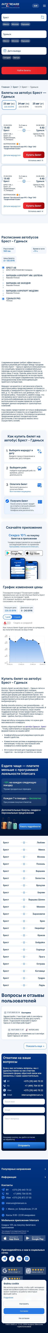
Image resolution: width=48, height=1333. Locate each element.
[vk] (19, 1259)
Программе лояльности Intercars (13, 1233)
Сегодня (6, 58)
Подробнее (8, 1298)
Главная (5, 87)
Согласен (24, 1311)
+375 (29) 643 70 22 (25, 1081)
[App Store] (12, 1238)
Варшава (25, 24)
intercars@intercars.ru (25, 1095)
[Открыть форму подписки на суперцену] (7, 623)
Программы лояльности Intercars (23, 547)
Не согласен (24, 1318)
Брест (16, 87)
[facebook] (12, 1259)
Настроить (24, 1304)
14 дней (17, 617)
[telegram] (4, 1259)
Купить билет (33, 154)
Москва (15, 24)
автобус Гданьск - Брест (35, 727)
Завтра (16, 58)
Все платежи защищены (20, 491)
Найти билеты (24, 70)
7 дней (7, 617)
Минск (6, 24)
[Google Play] (34, 1238)
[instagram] (27, 1259)
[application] (24, 650)
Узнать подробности (30, 826)
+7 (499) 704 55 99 (25, 1086)
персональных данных (25, 1139)
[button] (5, 50)
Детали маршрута (11, 155)
